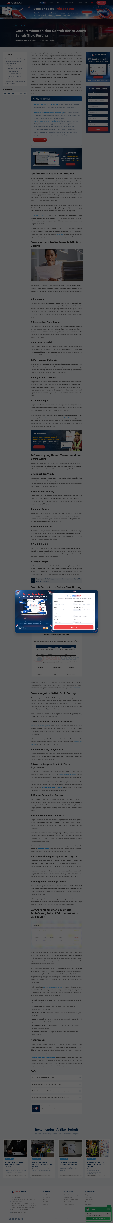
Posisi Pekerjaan (58, 614)
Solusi (76, 619)
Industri (56, 619)
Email (55, 607)
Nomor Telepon (78, 607)
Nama (56, 601)
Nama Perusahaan (79, 601)
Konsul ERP (74, 627)
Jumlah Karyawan (79, 614)
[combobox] (77, 610)
